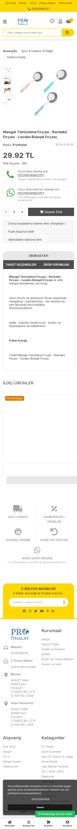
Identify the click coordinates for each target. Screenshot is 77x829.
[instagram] (30, 611)
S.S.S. (33, 3)
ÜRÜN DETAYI (38, 255)
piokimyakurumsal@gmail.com (23, 666)
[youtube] (42, 611)
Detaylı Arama (47, 3)
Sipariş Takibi (50, 644)
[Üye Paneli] (60, 21)
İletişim (23, 3)
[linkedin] (53, 611)
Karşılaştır (58, 223)
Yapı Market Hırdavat (55, 766)
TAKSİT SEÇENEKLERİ (20, 264)
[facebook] (24, 611)
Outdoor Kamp (16, 57)
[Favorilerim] (52, 21)
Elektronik (47, 776)
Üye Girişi (10, 3)
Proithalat (20, 144)
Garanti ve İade (51, 664)
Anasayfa (10, 51)
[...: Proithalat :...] (31, 22)
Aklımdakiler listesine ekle (25, 239)
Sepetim (48, 825)
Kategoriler (29, 825)
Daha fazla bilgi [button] (40, 798)
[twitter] (35, 611)
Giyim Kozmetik (51, 751)
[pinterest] (47, 611)
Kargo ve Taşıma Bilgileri (57, 659)
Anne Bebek (49, 761)
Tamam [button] (40, 807)
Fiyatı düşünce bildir (21, 231)
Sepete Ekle (52, 212)
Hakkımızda (65, 3)
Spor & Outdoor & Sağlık (37, 51)
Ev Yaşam (47, 746)
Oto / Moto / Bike (52, 771)
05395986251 (40, 8)
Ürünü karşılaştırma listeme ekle (28, 223)
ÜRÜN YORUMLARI (56, 264)
